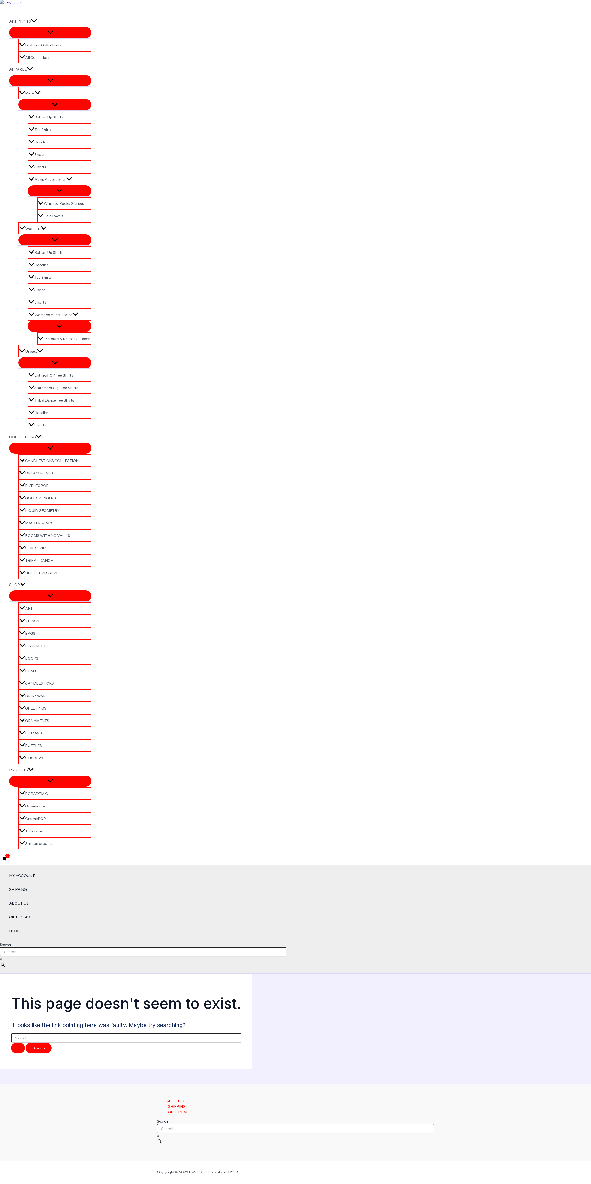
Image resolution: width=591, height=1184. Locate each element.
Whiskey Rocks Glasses (64, 203)
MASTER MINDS (39, 523)
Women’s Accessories (53, 314)
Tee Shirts (43, 129)
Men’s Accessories (50, 179)
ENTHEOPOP (37, 485)
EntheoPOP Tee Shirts (53, 375)
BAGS (30, 633)
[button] (34, 21)
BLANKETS (35, 645)
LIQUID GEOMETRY (42, 510)
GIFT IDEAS (19, 917)
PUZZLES (33, 745)
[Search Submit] (18, 1048)
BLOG (14, 931)
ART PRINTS (20, 21)
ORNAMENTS (37, 720)
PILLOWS (33, 733)
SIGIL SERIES (36, 548)
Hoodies (41, 142)
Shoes (39, 154)
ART (29, 608)
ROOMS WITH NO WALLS (47, 535)
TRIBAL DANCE (39, 560)
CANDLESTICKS (39, 683)
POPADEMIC (36, 793)
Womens (33, 228)
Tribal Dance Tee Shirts (54, 400)
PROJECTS (18, 769)
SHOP (14, 584)
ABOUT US (19, 903)
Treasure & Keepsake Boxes (67, 338)
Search (5, 944)
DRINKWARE (36, 695)
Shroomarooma (38, 843)
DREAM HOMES (39, 473)
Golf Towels (53, 216)
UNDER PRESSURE (41, 573)
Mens (30, 93)
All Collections (37, 57)
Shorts (40, 167)
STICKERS (34, 758)
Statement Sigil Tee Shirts (56, 387)
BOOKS (31, 658)
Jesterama (34, 831)
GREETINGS (35, 708)
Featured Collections (43, 45)
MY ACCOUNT (22, 875)
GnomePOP (35, 818)
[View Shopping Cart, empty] (4, 859)
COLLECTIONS (22, 437)
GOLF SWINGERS (40, 498)
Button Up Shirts (48, 117)
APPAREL (18, 69)
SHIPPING (18, 889)
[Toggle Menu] (50, 32)
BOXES (31, 670)
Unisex (31, 351)
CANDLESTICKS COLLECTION (52, 460)
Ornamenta (35, 806)
